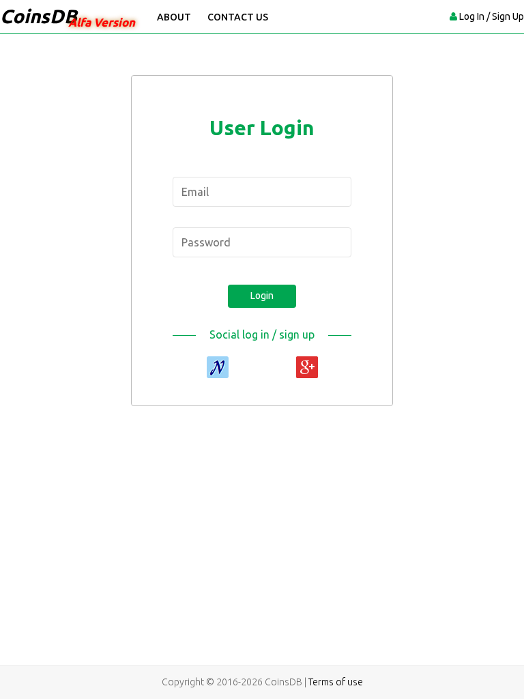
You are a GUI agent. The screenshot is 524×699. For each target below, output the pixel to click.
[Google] (307, 367)
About (174, 17)
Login (262, 295)
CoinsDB (38, 16)
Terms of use (335, 681)
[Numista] (218, 367)
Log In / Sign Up (491, 16)
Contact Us (237, 17)
